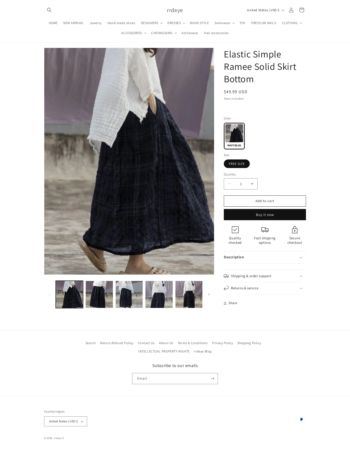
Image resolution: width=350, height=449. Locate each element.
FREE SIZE (237, 164)
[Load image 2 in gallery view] (99, 294)
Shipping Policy (249, 343)
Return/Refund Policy (116, 343)
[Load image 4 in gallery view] (159, 294)
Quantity (230, 174)
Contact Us (146, 343)
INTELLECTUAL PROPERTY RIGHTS (164, 351)
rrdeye (58, 438)
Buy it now (265, 214)
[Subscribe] (212, 378)
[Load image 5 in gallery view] (189, 294)
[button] (49, 10)
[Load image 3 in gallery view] (129, 294)
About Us (166, 343)
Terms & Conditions (193, 343)
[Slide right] (209, 294)
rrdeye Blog (203, 351)
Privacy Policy (222, 343)
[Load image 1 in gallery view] (69, 294)
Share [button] (233, 303)
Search (90, 343)
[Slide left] (49, 294)
